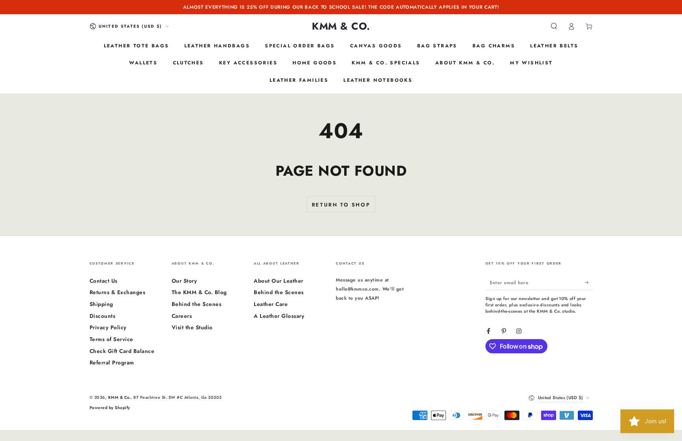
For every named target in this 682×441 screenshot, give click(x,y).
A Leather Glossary (279, 316)
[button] (554, 26)
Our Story (184, 281)
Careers (182, 316)
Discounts (103, 316)
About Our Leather (279, 281)
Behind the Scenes (197, 304)
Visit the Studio (192, 327)
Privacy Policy (108, 327)
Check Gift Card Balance (122, 351)
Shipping (101, 304)
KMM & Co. (119, 397)
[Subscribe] (589, 282)
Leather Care (271, 304)
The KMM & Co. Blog (199, 292)
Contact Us (104, 281)
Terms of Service (111, 339)
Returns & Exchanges (118, 292)
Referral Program (112, 362)
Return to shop (341, 204)
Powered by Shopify (110, 408)
